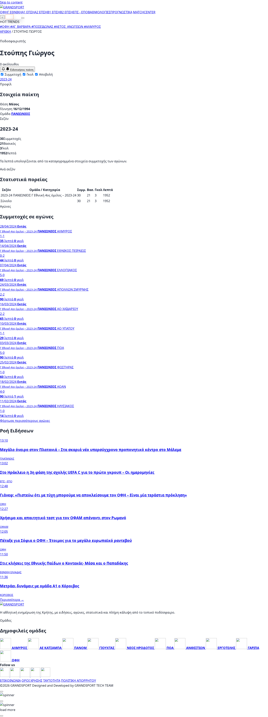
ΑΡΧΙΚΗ (5, 31)
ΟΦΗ (3, 12)
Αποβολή (45, 74)
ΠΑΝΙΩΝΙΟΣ (20, 114)
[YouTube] (25, 676)
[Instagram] (15, 676)
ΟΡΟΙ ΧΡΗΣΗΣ (32, 680)
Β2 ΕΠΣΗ (66, 12)
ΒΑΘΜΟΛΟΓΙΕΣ (99, 12)
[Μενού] (22, 18)
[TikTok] (45, 676)
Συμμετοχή (12, 74)
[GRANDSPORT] (12, 7)
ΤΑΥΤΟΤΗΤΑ (51, 680)
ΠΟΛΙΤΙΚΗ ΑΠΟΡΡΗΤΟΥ (78, 680)
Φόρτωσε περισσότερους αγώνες (25, 421)
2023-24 (6, 79)
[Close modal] (1, 691)
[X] (36, 676)
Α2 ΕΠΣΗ (41, 12)
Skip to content (11, 2)
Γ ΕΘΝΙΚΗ (14, 12)
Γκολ (30, 74)
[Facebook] (5, 676)
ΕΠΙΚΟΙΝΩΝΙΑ (10, 680)
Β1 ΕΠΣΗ (53, 12)
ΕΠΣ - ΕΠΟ (80, 12)
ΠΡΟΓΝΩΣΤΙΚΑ (121, 12)
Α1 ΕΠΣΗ (28, 12)
